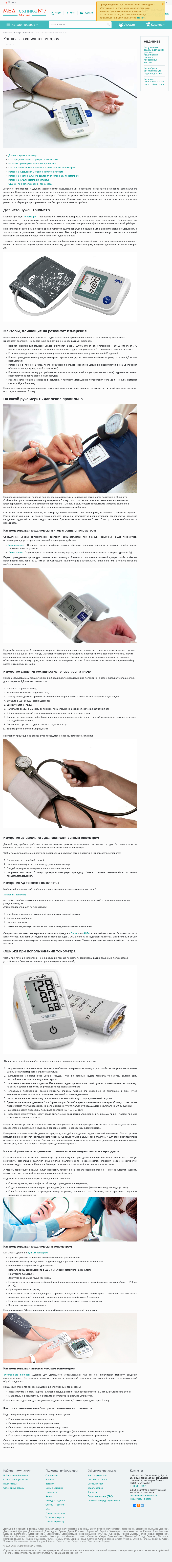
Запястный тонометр (14, 894)
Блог (48, 1509)
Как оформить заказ (98, 1475)
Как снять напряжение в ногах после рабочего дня (154, 81)
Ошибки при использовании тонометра (30, 183)
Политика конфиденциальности (104, 1500)
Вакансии (50, 1483)
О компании (51, 1475)
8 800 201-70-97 (138, 1486)
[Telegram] (142, 1505)
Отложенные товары (13, 1488)
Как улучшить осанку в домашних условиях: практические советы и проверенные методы (154, 55)
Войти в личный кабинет (15, 1475)
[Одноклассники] (138, 1505)
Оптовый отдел (95, 1483)
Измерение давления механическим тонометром (35, 171)
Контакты (92, 1492)
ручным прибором (38, 1252)
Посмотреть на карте (140, 1499)
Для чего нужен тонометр (22, 155)
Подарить (88, 12)
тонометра (30, 216)
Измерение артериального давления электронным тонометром (43, 175)
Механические (16, 545)
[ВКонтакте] (134, 1505)
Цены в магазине (54, 1488)
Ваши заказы (9, 1483)
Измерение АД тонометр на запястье (28, 179)
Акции (58, 12)
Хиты (72, 12)
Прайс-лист (51, 1492)
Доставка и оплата (97, 1479)
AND (86, 933)
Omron (74, 933)
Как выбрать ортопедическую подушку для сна (152, 70)
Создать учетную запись (16, 1479)
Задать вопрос (95, 1488)
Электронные (15, 552)
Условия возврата (55, 1517)
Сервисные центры (55, 1513)
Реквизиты (51, 1479)
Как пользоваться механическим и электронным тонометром (42, 167)
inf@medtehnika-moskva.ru (143, 1495)
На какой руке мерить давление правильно (32, 163)
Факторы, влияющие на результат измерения (33, 159)
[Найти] (108, 24)
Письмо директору (55, 1521)
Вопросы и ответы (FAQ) (100, 1496)
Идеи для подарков (55, 1500)
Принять (141, 17)
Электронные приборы (16, 1374)
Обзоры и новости (55, 1504)
